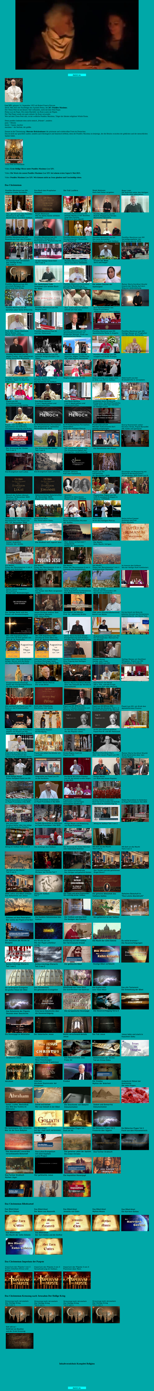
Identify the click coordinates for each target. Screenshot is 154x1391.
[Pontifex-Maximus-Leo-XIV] (14, 102)
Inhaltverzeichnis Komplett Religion (77, 1363)
